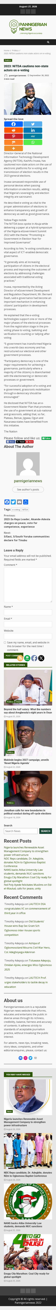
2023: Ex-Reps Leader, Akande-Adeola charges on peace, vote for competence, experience (27, 521)
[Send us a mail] (28, 11)
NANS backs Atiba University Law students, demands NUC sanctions (28, 1201)
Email (8, 618)
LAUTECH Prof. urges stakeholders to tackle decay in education (26, 982)
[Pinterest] (13, 136)
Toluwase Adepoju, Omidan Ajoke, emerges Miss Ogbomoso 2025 (28, 965)
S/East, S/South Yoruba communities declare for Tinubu (26, 536)
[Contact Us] (33, 11)
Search (8, 825)
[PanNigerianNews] (22, 11)
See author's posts (28, 489)
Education (11, 1216)
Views (18, 702)
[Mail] (35, 1058)
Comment (10, 565)
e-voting (16, 509)
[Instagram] (25, 1058)
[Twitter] (32, 124)
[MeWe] (32, 136)
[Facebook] (13, 124)
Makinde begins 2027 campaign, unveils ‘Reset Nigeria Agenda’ (28, 738)
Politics (8, 60)
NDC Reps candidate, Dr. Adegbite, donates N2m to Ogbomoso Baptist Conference (24, 862)
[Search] (48, 42)
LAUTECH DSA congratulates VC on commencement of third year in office (27, 908)
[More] (13, 148)
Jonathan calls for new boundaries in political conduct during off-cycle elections (28, 789)
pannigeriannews (17, 75)
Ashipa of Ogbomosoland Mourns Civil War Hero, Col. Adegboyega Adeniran (27, 948)
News (9, 1111)
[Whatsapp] (32, 142)
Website (8, 630)
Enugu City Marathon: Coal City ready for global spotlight (28, 1252)
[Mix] (13, 142)
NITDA (25, 509)
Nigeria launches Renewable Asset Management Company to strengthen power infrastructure (26, 851)
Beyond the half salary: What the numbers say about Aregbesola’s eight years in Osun (28, 687)
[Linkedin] (32, 130)
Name (8, 606)
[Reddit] (13, 130)
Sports (10, 1266)
